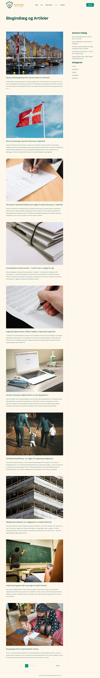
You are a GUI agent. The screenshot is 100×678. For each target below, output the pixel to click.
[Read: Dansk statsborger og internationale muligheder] (34, 116)
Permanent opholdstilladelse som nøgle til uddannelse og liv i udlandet (34, 205)
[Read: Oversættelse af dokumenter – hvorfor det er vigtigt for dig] (34, 243)
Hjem (36, 5)
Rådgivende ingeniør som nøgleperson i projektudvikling (28, 522)
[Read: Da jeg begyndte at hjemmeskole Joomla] (34, 624)
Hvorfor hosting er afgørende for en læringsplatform (27, 395)
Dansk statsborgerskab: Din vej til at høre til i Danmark (28, 78)
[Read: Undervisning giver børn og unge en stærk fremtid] (34, 561)
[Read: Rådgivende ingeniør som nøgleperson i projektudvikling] (34, 497)
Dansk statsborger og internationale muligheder (25, 141)
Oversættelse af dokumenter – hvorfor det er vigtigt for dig (30, 268)
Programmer (48, 5)
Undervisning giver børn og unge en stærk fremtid (26, 585)
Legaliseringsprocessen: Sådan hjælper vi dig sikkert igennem (30, 332)
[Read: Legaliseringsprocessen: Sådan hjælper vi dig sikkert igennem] (34, 307)
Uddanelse (75, 78)
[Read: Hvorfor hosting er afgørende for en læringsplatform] (34, 370)
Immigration (75, 69)
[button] (90, 5)
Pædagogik (75, 75)
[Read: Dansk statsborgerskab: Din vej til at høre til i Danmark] (34, 53)
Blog (56, 5)
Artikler (74, 66)
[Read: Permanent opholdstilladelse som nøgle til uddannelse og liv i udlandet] (34, 180)
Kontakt (62, 5)
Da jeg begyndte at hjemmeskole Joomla (22, 649)
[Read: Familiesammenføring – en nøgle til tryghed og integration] (34, 434)
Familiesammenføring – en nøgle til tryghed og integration (29, 458)
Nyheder (74, 72)
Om (42, 5)
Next (58, 665)
